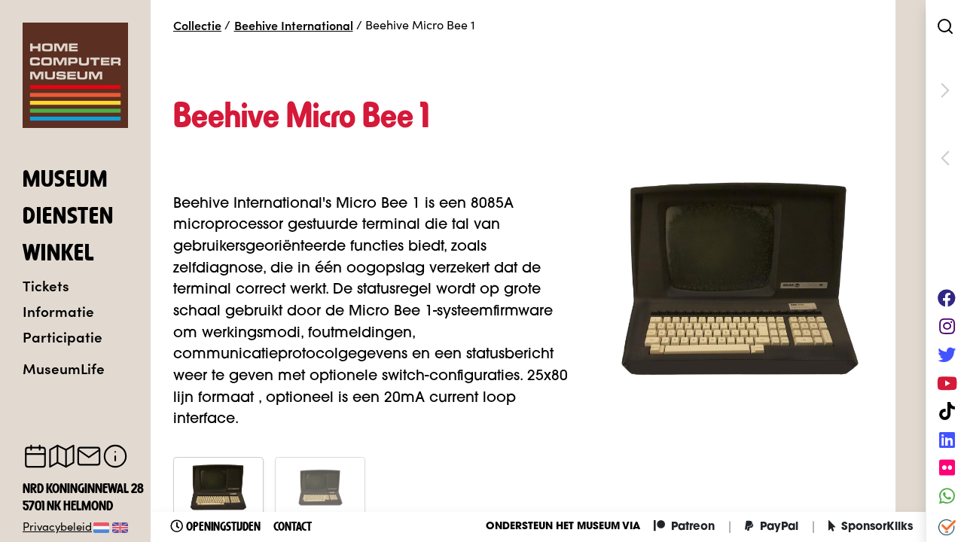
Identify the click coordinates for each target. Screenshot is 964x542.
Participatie (62, 336)
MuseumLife (64, 368)
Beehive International (293, 25)
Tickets (46, 285)
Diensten (68, 217)
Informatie (58, 310)
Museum (65, 180)
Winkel (58, 254)
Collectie (197, 25)
